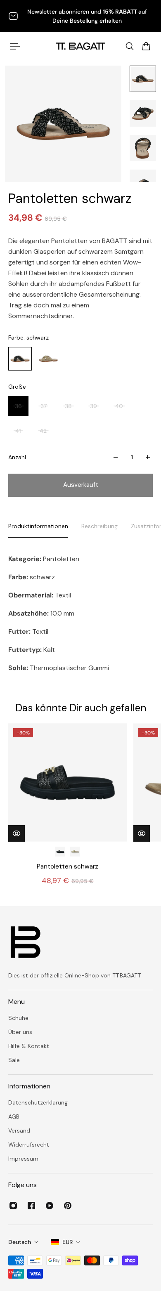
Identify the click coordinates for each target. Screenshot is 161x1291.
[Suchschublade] (129, 46)
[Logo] (80, 46)
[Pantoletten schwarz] (67, 782)
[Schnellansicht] (16, 833)
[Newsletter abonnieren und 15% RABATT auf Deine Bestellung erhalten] (80, 16)
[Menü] (15, 46)
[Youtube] (49, 1206)
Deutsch (19, 1242)
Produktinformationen (38, 526)
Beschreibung (99, 526)
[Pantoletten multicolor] (75, 852)
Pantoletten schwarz (67, 866)
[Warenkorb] (146, 46)
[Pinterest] (68, 1206)
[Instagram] (13, 1206)
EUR (67, 1242)
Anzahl (17, 457)
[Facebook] (31, 1206)
